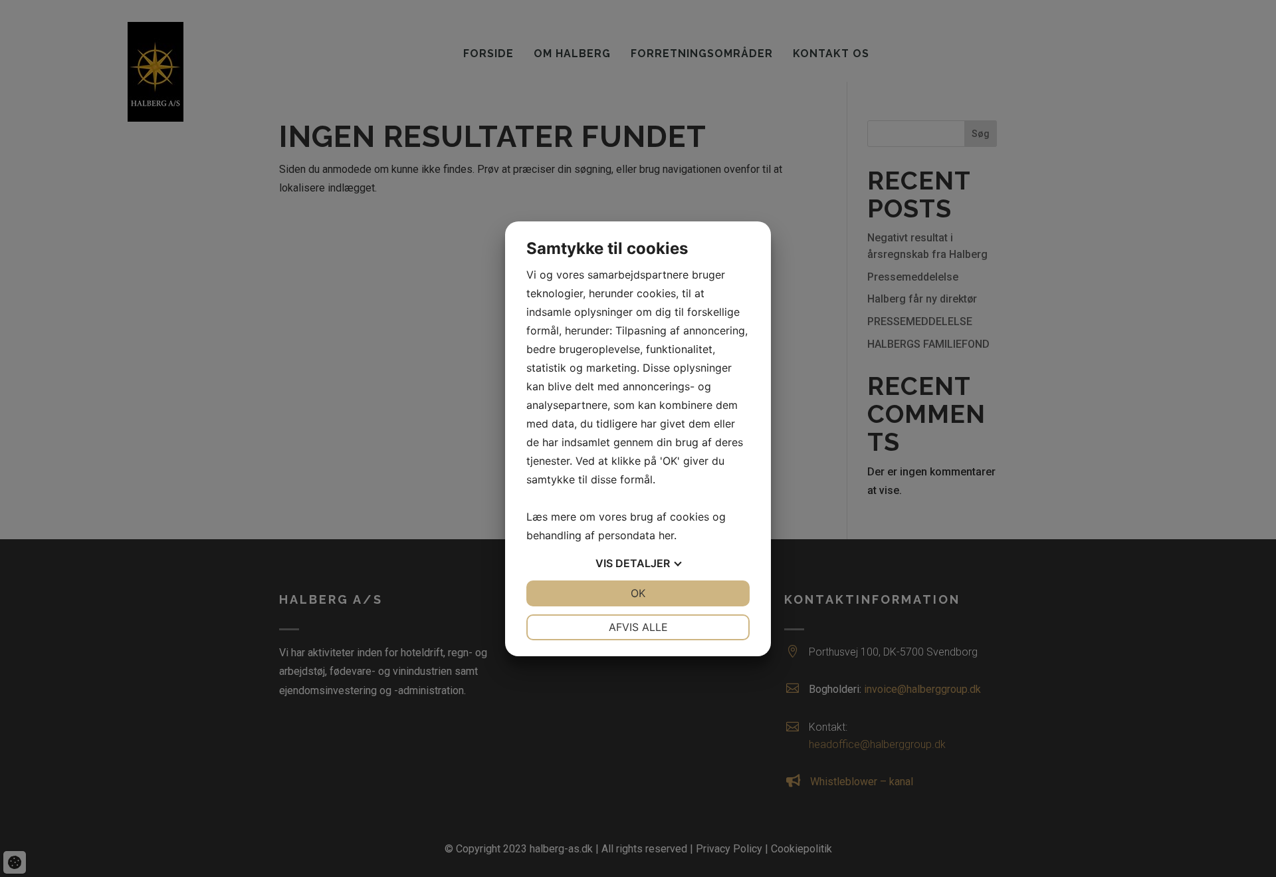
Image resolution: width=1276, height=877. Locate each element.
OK (638, 593)
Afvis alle (638, 627)
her (666, 535)
